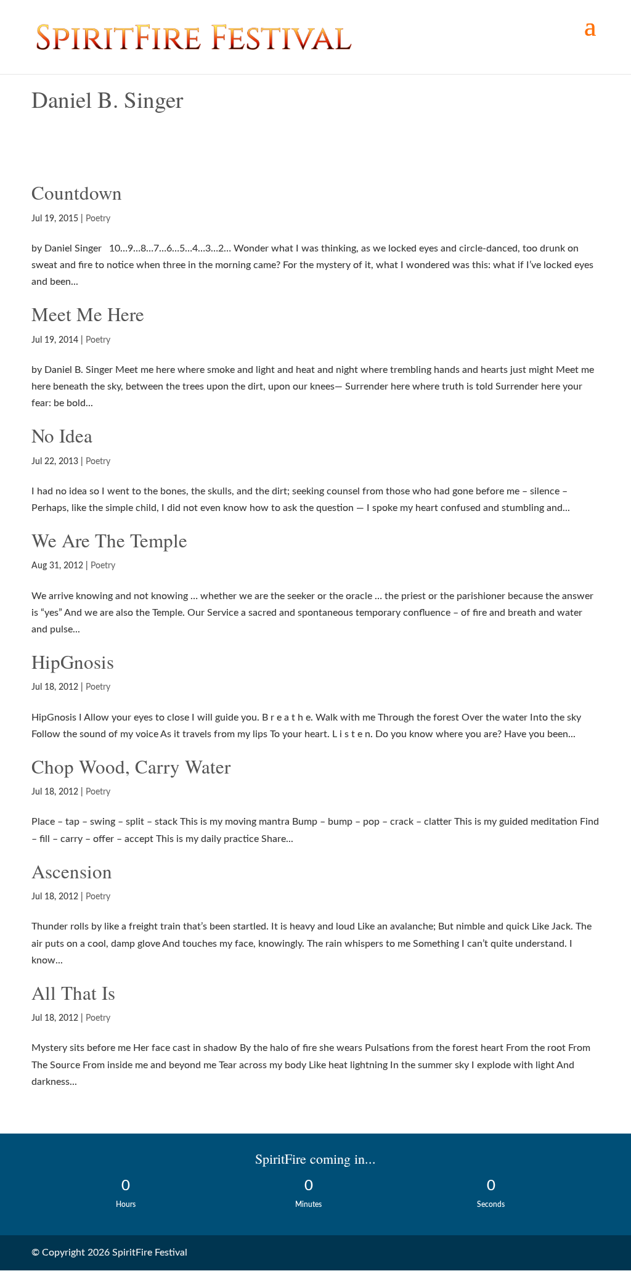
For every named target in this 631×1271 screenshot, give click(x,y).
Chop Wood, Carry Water (130, 766)
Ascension (71, 871)
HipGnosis (72, 661)
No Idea (61, 435)
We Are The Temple (109, 540)
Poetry (98, 219)
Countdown (76, 192)
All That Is (73, 992)
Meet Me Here (87, 314)
